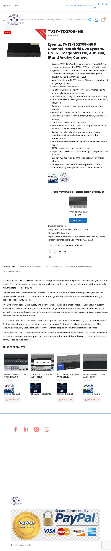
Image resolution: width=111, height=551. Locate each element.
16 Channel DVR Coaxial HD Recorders (71, 375)
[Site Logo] (14, 19)
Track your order (18, 453)
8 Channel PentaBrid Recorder (65, 237)
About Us (15, 440)
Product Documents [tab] (30, 266)
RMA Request (16, 450)
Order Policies (17, 470)
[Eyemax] (53, 178)
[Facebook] (95, 4)
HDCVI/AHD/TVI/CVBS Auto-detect (79, 240)
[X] (98, 4)
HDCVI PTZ (60, 240)
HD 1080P (51, 240)
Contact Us (15, 459)
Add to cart (15, 400)
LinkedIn (60, 251)
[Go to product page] (16, 362)
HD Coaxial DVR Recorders (58, 233)
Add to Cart (78, 220)
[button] (5, 20)
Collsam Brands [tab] (11, 271)
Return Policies (17, 467)
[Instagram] (102, 4)
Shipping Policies (18, 473)
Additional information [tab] (79, 266)
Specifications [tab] (54, 266)
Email (65, 251)
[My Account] (96, 20)
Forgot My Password (20, 443)
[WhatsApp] (95, 7)
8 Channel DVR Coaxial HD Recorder (73, 230)
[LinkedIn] (106, 4)
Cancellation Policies (20, 476)
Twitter (55, 251)
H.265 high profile (98, 237)
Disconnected (84, 237)
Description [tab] (9, 266)
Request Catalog (18, 456)
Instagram (36, 429)
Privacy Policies (17, 480)
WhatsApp (50, 257)
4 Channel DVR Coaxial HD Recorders (97, 375)
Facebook (50, 251)
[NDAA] (65, 178)
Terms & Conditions (19, 483)
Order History (16, 446)
